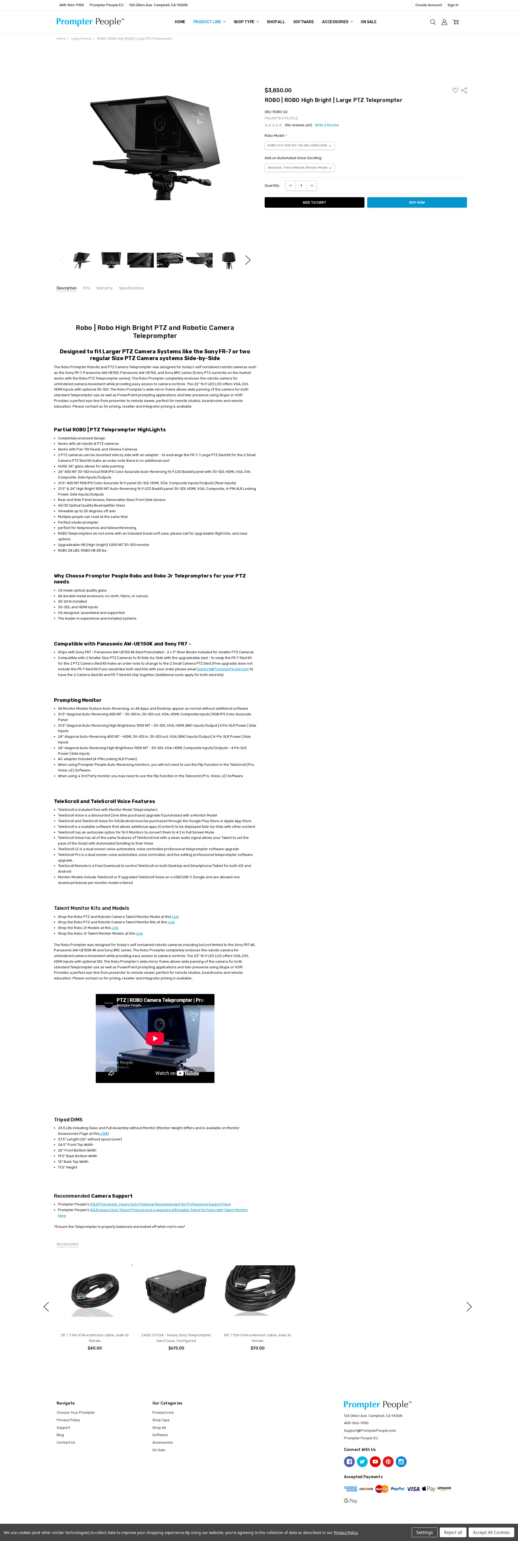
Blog (60, 1435)
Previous (62, 260)
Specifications (131, 288)
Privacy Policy (68, 1420)
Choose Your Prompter (76, 1412)
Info (86, 288)
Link (175, 917)
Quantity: (272, 185)
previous (46, 1307)
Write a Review (327, 125)
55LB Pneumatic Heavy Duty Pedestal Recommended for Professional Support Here (160, 1204)
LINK (103, 1134)
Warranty (105, 288)
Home (180, 22)
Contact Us (66, 1442)
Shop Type (244, 22)
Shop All (276, 22)
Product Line (207, 22)
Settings (424, 1532)
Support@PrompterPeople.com (223, 669)
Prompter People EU (107, 5)
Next (248, 260)
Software (303, 22)
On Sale (369, 22)
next (469, 1307)
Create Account (428, 5)
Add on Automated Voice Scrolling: (293, 158)
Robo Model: (276, 136)
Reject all (453, 1532)
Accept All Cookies (491, 1532)
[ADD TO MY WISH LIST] (123, 1270)
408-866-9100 (71, 5)
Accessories (335, 22)
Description (67, 288)
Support (63, 1428)
